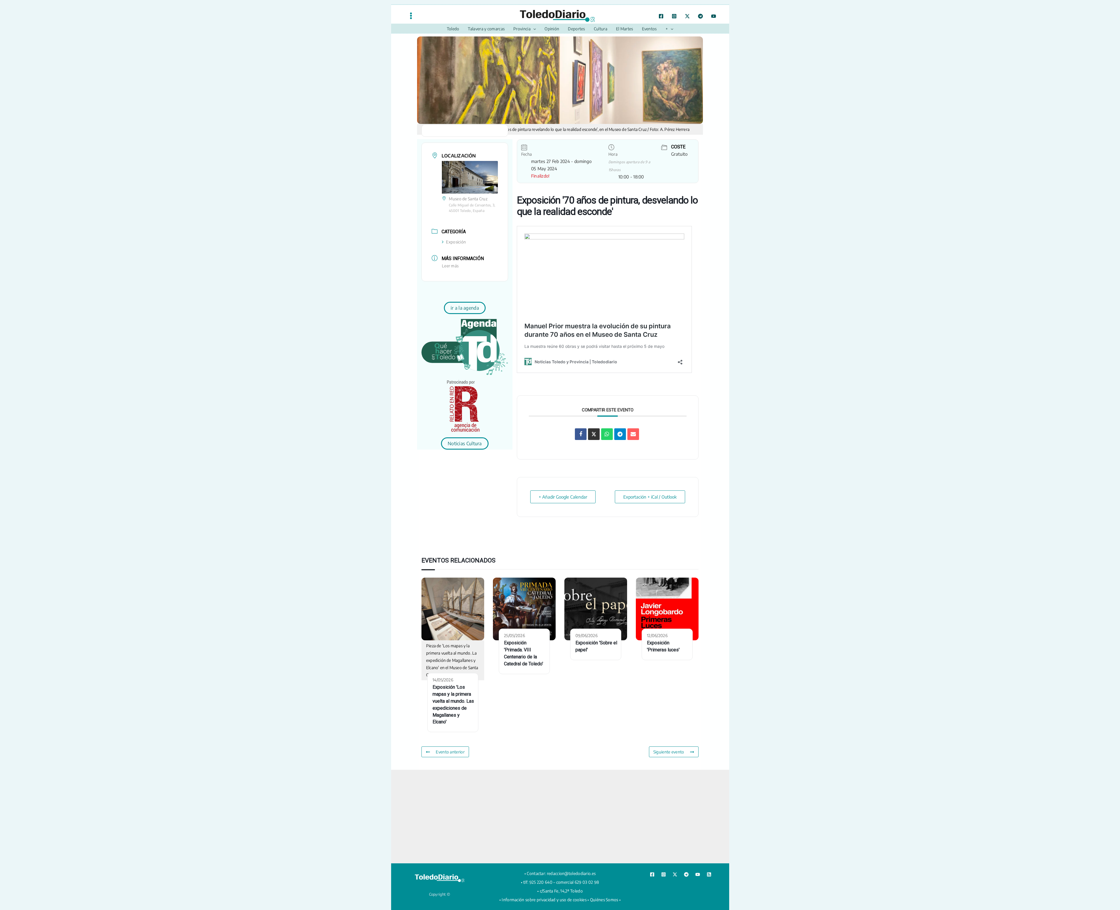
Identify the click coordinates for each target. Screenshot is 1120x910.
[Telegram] (700, 16)
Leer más (450, 265)
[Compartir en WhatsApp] (607, 434)
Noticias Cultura (465, 443)
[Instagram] (674, 16)
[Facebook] (661, 16)
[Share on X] (594, 434)
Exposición (456, 241)
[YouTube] (714, 16)
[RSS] (709, 874)
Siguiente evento (668, 751)
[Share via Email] (633, 434)
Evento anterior (450, 751)
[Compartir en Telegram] (620, 434)
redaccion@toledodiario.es (571, 873)
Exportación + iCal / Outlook (650, 496)
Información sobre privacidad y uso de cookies (544, 899)
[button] (533, 28)
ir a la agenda (465, 308)
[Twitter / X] (687, 16)
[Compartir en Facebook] (581, 434)
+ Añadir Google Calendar (563, 496)
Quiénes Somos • (605, 899)
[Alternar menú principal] (411, 15)
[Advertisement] (560, 816)
